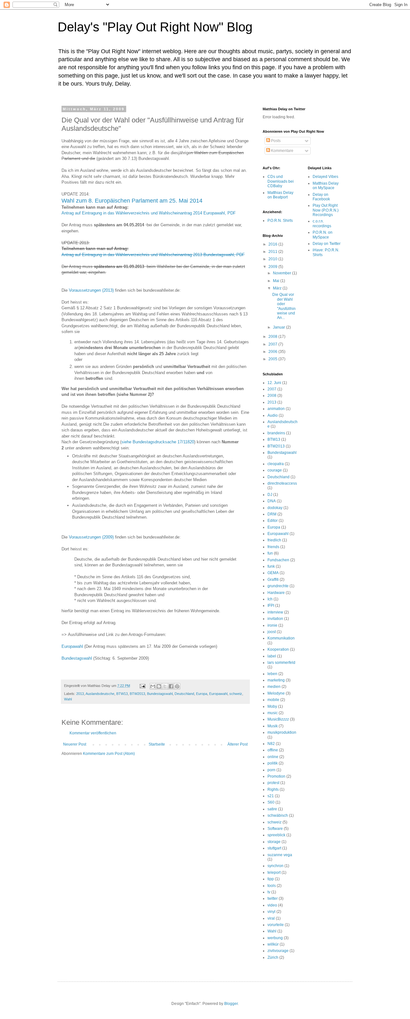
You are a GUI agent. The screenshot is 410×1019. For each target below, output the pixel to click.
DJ (269, 494)
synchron (275, 866)
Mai (276, 281)
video (272, 905)
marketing (276, 680)
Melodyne (276, 693)
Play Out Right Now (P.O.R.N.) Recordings (326, 210)
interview (275, 612)
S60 (271, 802)
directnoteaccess (282, 483)
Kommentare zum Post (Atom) (109, 753)
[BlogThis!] (159, 686)
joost (271, 632)
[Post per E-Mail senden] (142, 686)
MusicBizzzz (278, 719)
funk (271, 566)
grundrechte (278, 586)
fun (270, 553)
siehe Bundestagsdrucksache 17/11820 (157, 441)
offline (272, 750)
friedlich (274, 540)
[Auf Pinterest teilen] (177, 686)
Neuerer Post (74, 744)
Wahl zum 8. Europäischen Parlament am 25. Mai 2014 (132, 200)
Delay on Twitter (326, 243)
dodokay (275, 507)
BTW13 (122, 694)
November (282, 273)
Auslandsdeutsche (100, 694)
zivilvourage (278, 950)
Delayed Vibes (325, 176)
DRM (271, 514)
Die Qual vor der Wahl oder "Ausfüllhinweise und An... (284, 306)
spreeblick (276, 835)
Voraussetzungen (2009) (92, 537)
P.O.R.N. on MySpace (322, 234)
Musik (272, 726)
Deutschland (184, 694)
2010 (273, 259)
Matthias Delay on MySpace (326, 185)
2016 (273, 244)
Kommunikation (281, 638)
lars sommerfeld (281, 662)
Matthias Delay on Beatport (280, 194)
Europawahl (72, 646)
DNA (271, 501)
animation (276, 408)
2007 (273, 344)
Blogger (231, 1003)
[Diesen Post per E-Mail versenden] (153, 686)
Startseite (157, 744)
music (272, 713)
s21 (270, 796)
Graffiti (273, 579)
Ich (270, 599)
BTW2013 (137, 694)
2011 (273, 251)
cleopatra (275, 464)
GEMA (273, 573)
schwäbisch (277, 815)
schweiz (235, 694)
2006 (273, 351)
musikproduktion (281, 732)
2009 (273, 266)
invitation (275, 618)
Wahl (68, 699)
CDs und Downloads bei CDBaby (280, 181)
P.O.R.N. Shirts (280, 220)
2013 (80, 694)
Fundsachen (278, 560)
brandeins (276, 433)
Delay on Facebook (321, 196)
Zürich (272, 957)
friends (273, 547)
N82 (271, 743)
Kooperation (278, 649)
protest (273, 783)
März (278, 288)
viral (271, 918)
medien (274, 686)
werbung (275, 938)
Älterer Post (237, 744)
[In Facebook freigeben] (171, 686)
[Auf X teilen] (165, 686)
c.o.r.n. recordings (322, 223)
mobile (273, 699)
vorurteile (275, 925)
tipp (270, 879)
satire (272, 809)
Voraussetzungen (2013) (91, 290)
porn (271, 770)
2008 (273, 336)
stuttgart (274, 848)
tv (268, 892)
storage (274, 841)
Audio (272, 415)
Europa (201, 694)
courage (274, 470)
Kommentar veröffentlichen (93, 733)
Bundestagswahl (77, 658)
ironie (272, 625)
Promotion (276, 776)
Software (275, 828)
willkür (273, 944)
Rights (273, 789)
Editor (272, 520)
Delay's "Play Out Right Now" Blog (155, 27)
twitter (272, 898)
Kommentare (281, 150)
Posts (275, 140)
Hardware (276, 592)
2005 (273, 359)
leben (272, 674)
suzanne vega (279, 855)
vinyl (271, 911)
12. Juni (274, 382)
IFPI (270, 605)
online (272, 757)
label (271, 656)
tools (271, 885)
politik (272, 763)
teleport (274, 872)
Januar (279, 327)
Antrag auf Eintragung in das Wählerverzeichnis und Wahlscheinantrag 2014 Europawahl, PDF (149, 213)
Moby (272, 706)
